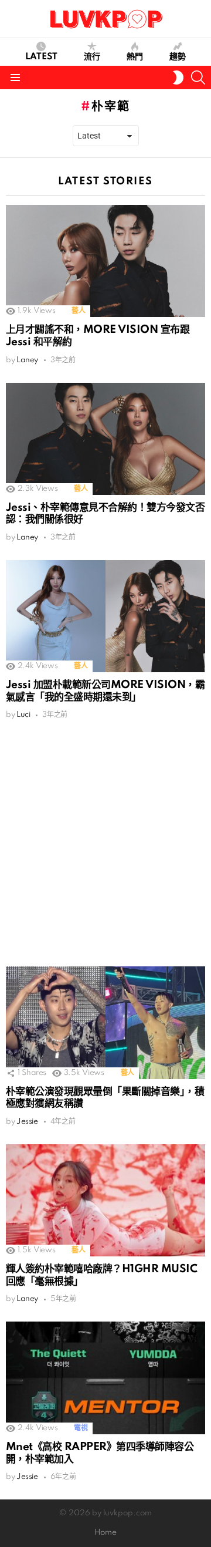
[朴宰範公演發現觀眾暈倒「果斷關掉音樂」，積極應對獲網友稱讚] (105, 1022)
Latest (41, 57)
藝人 (78, 311)
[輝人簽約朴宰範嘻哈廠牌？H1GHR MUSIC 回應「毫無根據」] (105, 1200)
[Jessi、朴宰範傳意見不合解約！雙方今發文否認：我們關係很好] (105, 439)
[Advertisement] (105, 843)
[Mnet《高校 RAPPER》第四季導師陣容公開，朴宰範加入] (105, 1378)
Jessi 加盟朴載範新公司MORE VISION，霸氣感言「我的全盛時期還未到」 (105, 691)
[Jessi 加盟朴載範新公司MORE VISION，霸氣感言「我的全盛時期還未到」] (105, 616)
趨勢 (177, 57)
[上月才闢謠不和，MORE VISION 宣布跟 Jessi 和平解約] (105, 261)
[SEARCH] (198, 77)
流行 (92, 57)
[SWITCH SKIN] (178, 77)
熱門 (135, 57)
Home (105, 1532)
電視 (80, 1428)
